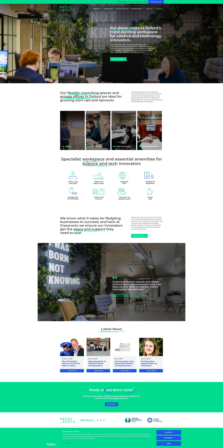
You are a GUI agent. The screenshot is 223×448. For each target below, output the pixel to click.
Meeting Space (108, 8)
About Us (149, 8)
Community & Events (122, 8)
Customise (168, 438)
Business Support (136, 8)
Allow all (169, 432)
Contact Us (159, 8)
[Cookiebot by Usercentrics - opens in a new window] (51, 444)
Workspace (96, 8)
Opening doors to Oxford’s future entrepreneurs (97, 363)
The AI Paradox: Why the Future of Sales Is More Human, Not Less (71, 363)
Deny (169, 443)
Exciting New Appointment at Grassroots (149, 363)
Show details (66, 443)
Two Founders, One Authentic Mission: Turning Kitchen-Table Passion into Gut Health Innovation (124, 363)
